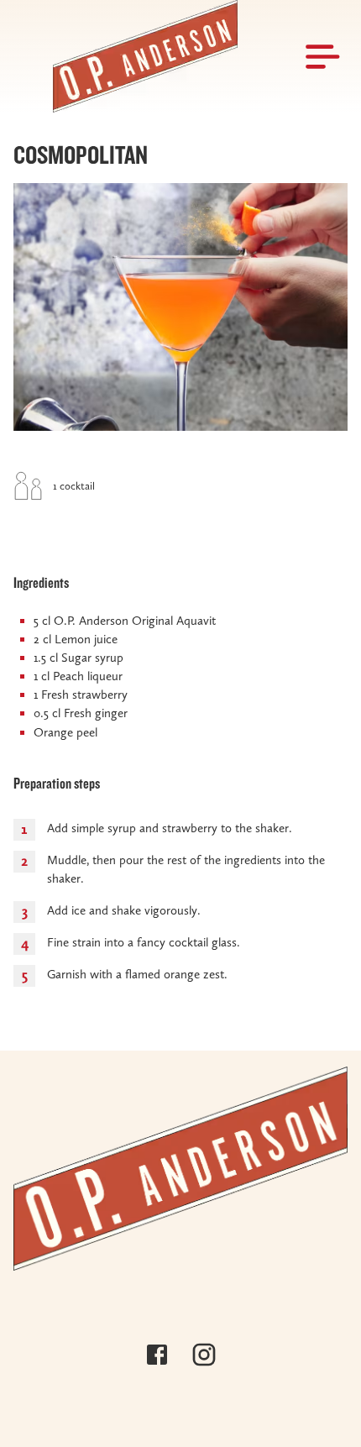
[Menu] (324, 57)
